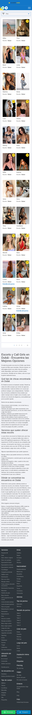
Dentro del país (21, 677)
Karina (18, 172)
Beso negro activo (6, 623)
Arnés (3, 637)
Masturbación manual (7, 609)
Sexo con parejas (6, 560)
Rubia (18, 632)
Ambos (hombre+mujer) (8, 676)
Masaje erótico (5, 581)
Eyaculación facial (6, 562)
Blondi (5, 253)
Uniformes (4, 647)
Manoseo (4, 590)
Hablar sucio (4, 574)
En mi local (4, 658)
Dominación (4, 577)
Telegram (25, 712)
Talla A (18, 613)
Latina (18, 560)
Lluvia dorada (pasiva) (7, 604)
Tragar (3, 645)
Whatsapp (10, 712)
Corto (18, 646)
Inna (18, 145)
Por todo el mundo (22, 680)
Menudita (4, 690)
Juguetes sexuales (6, 633)
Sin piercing (20, 668)
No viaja (19, 675)
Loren (5, 279)
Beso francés (5, 595)
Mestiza (19, 562)
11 (27, 345)
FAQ (18, 695)
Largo (18, 650)
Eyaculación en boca (7, 565)
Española (19, 586)
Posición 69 (4, 553)
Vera (4, 199)
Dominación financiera (7, 588)
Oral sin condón (5, 618)
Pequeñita (4, 700)
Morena (19, 636)
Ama (2, 616)
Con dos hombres (6, 649)
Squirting (3, 635)
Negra (18, 555)
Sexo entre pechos (6, 630)
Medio (18, 648)
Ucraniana (19, 590)
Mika (4, 38)
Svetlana (19, 226)
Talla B (18, 615)
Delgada (3, 692)
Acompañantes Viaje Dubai (22, 687)
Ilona (18, 92)
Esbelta (3, 695)
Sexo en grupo (5, 606)
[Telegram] (6, 7)
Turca (18, 588)
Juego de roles (5, 628)
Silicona (19, 606)
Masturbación (5, 614)
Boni (4, 65)
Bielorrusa (19, 571)
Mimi (18, 279)
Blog (18, 692)
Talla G (19, 625)
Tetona (3, 685)
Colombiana (20, 576)
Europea (19, 557)
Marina (5, 92)
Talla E (18, 622)
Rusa (18, 583)
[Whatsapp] (2, 7)
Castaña (19, 634)
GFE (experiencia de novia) (7, 598)
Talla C (19, 618)
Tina (17, 38)
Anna (18, 306)
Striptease (4, 640)
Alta (2, 697)
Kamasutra (4, 611)
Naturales (19, 604)
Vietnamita (20, 593)
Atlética (3, 683)
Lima (18, 65)
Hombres (3, 674)
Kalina (5, 306)
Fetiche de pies (5, 593)
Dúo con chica (5, 579)
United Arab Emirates (23, 702)
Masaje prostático (6, 621)
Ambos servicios (5, 663)
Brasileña (19, 574)
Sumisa (3, 642)
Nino (18, 199)
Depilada (19, 657)
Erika (18, 333)
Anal (2, 555)
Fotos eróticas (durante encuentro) (7, 585)
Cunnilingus (4, 569)
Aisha (18, 118)
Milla (4, 172)
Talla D (19, 620)
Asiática (19, 553)
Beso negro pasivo (6, 626)
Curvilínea (4, 688)
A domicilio (4, 661)
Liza (4, 118)
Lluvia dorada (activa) (7, 602)
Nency (5, 145)
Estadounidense (21, 569)
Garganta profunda (6, 572)
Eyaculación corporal (7, 567)
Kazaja (19, 578)
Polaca (19, 581)
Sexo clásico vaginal (7, 557)
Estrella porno (5, 667)
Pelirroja (19, 639)
